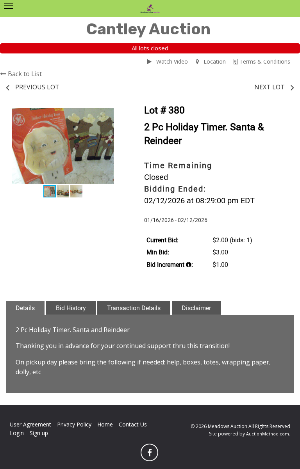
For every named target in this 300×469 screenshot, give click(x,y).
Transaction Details (134, 308)
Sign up (39, 433)
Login (17, 433)
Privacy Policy (74, 424)
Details (25, 308)
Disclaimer (196, 308)
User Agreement (30, 424)
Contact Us (133, 424)
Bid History (71, 308)
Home (105, 424)
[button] (113, 115)
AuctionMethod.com (267, 434)
